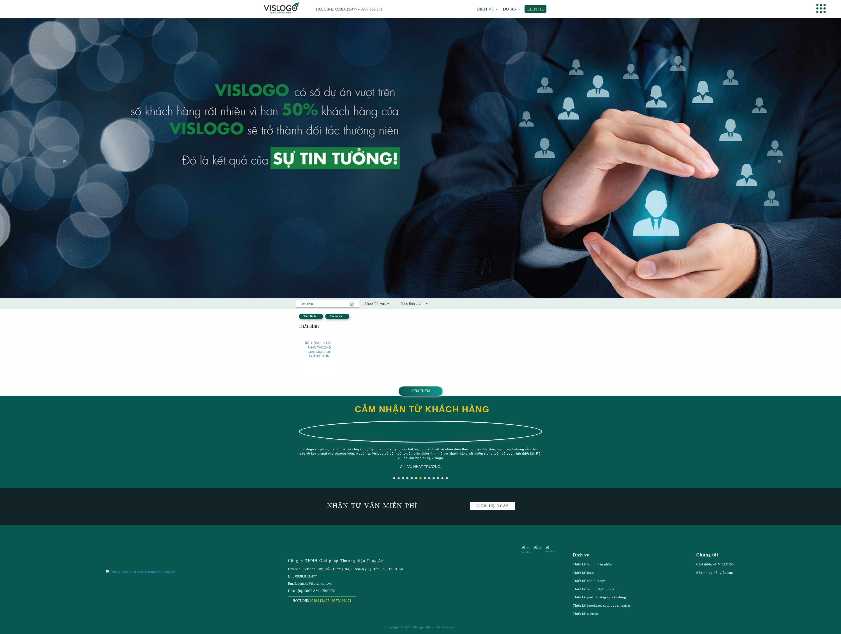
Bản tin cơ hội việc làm (714, 572)
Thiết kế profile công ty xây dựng (599, 597)
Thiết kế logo (583, 572)
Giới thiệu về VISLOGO (715, 564)
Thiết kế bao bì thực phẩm (593, 589)
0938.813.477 (346, 9)
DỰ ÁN (510, 9)
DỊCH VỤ (486, 9)
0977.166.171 (372, 9)
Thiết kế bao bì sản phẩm (593, 564)
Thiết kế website (586, 613)
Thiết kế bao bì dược (589, 581)
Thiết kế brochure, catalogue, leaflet (601, 605)
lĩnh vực (376, 303)
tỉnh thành (412, 303)
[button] (394, 478)
